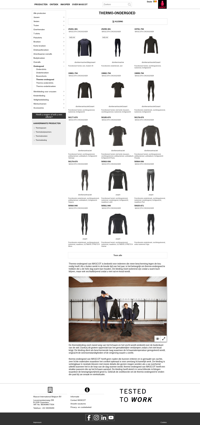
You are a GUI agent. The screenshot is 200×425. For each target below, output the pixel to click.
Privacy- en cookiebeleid (80, 407)
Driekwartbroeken (41, 50)
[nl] (162, 4)
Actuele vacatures (78, 404)
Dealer (149, 2)
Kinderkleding (39, 96)
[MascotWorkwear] (89, 417)
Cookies (164, 422)
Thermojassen (41, 128)
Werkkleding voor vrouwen (44, 91)
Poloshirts (37, 38)
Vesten (36, 21)
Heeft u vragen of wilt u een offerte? (49, 115)
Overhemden (39, 29)
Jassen (36, 17)
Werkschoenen (39, 104)
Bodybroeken (39, 58)
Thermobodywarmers (43, 132)
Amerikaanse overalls (42, 54)
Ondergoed (38, 66)
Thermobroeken (41, 136)
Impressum (37, 422)
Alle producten (39, 13)
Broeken (37, 42)
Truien (36, 25)
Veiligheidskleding (41, 100)
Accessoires (38, 108)
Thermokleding (41, 140)
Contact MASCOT (78, 400)
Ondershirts (41, 69)
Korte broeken (39, 46)
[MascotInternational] (111, 417)
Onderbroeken (42, 73)
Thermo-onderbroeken (46, 86)
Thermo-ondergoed (45, 79)
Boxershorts (41, 76)
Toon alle (117, 255)
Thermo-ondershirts (44, 83)
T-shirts (36, 33)
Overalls (37, 62)
